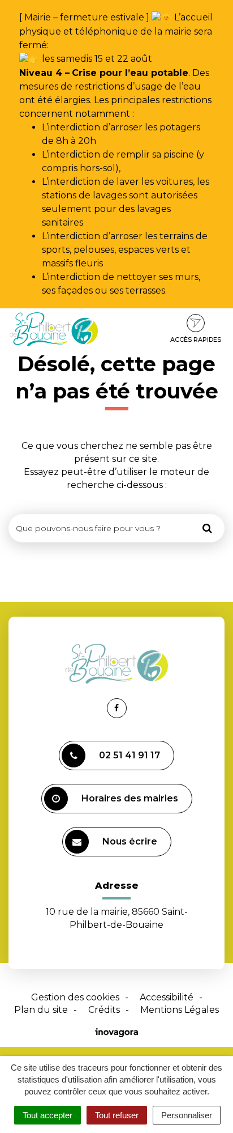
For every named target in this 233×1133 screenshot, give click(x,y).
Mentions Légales (179, 1009)
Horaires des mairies (129, 798)
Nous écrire (129, 841)
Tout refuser (117, 1115)
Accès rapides (195, 339)
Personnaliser (186, 1115)
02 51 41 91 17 (129, 755)
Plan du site (41, 1009)
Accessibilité (166, 997)
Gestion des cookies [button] (75, 997)
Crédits (104, 1009)
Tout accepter (47, 1115)
